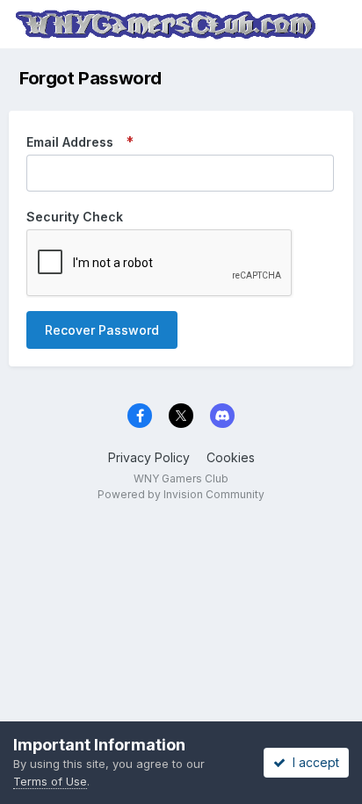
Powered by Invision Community (181, 494)
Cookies (230, 457)
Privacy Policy (149, 457)
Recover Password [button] (102, 329)
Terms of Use (50, 781)
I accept (312, 762)
